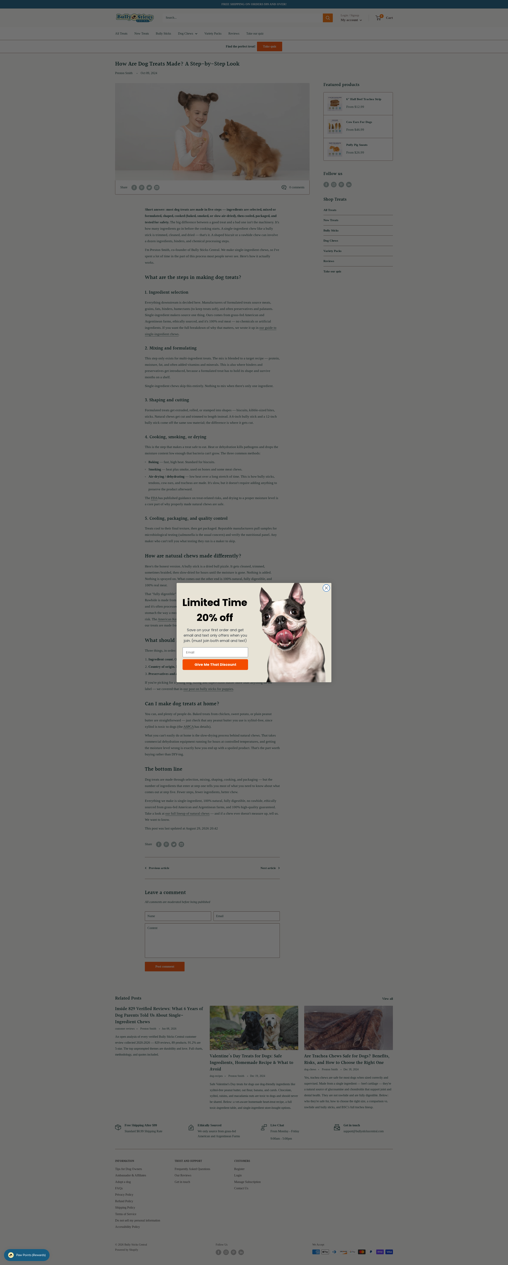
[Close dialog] (326, 588)
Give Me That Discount (215, 664)
